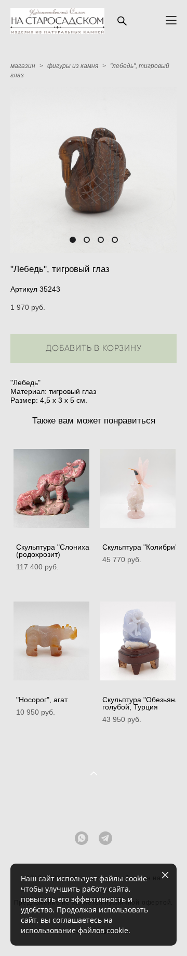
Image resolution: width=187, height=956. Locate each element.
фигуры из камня (72, 66)
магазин (22, 66)
